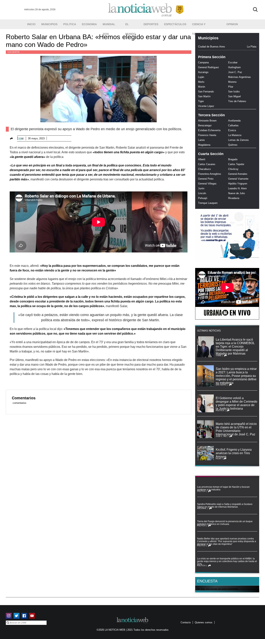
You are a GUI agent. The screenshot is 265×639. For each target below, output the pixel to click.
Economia (89, 24)
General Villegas (207, 183)
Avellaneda (234, 120)
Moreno (232, 81)
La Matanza (234, 135)
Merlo (201, 81)
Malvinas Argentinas (239, 77)
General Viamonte (238, 178)
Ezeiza (232, 130)
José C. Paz (235, 72)
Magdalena (204, 144)
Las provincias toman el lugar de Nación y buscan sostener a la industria (223, 488)
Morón (201, 86)
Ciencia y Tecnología (201, 26)
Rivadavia (233, 198)
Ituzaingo (203, 72)
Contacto (186, 622)
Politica (69, 24)
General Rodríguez (208, 67)
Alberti (201, 159)
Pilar (230, 86)
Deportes (151, 24)
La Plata (251, 46)
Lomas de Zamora (238, 140)
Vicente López (206, 106)
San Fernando (206, 91)
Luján (201, 77)
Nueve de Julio (236, 193)
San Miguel (234, 96)
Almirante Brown (207, 120)
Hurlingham (234, 67)
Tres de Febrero (237, 101)
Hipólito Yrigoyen (237, 183)
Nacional (201, 508)
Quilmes (232, 144)
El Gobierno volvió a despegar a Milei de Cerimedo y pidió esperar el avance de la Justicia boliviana (236, 403)
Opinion (232, 24)
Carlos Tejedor (236, 164)
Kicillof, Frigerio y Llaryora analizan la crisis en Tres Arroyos (234, 453)
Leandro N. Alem (237, 188)
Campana (203, 62)
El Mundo (130, 26)
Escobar (232, 62)
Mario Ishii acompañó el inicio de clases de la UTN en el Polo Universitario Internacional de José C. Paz (236, 429)
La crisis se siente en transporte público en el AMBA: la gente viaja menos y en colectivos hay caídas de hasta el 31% (227, 561)
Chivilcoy (233, 169)
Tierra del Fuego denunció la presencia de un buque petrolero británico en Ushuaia (225, 522)
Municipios (49, 24)
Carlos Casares (206, 164)
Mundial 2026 (109, 26)
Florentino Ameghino (209, 173)
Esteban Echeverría (209, 130)
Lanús (201, 140)
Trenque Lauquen (207, 203)
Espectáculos (175, 24)
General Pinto (205, 178)
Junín (201, 188)
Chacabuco (204, 169)
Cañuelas (233, 125)
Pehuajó (202, 198)
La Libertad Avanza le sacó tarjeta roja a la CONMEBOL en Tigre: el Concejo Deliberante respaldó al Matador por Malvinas (235, 346)
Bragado (232, 159)
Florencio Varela (207, 135)
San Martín (13, 52)
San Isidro (234, 91)
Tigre (201, 101)
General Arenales (237, 173)
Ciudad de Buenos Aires (211, 46)
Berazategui (204, 125)
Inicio (31, 24)
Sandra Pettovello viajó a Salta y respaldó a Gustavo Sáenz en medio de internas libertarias (224, 505)
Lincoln (202, 193)
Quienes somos (203, 622)
